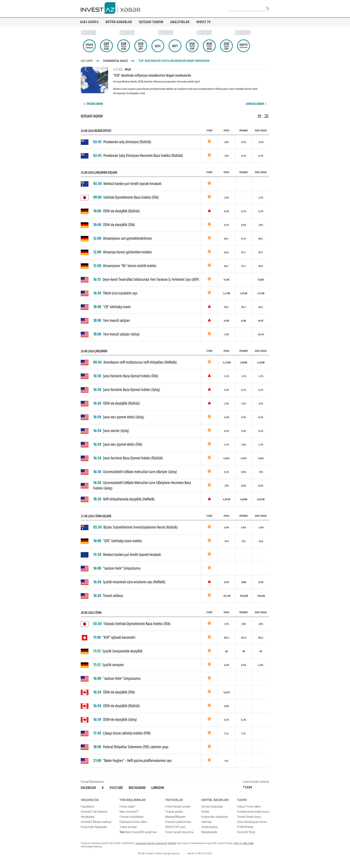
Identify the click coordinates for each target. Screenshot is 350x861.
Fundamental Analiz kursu (253, 811)
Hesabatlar (88, 816)
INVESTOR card (175, 827)
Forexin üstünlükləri (131, 816)
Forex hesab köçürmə (179, 832)
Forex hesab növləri (177, 806)
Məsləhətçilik (209, 832)
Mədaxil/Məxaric (175, 816)
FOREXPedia (245, 827)
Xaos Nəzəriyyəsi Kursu (252, 822)
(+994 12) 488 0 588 (243, 843)
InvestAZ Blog (246, 832)
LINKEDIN (157, 787)
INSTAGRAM (137, 787)
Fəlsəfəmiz (87, 806)
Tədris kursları (128, 827)
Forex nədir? (127, 806)
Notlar (205, 811)
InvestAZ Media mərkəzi (96, 822)
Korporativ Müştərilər (94, 827)
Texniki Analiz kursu (249, 816)
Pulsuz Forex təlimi (249, 806)
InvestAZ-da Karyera (94, 811)
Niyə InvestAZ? (129, 811)
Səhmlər (206, 822)
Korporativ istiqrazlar (214, 816)
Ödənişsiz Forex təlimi (133, 822)
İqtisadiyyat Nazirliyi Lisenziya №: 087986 (155, 843)
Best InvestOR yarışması (138, 832)
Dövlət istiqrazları (212, 806)
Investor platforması (178, 822)
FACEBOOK (88, 787)
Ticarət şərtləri (174, 811)
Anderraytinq (209, 827)
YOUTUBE (116, 787)
